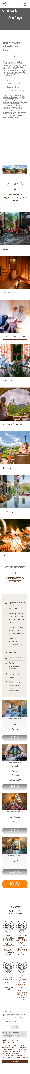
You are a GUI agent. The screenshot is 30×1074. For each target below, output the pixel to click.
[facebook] (13, 1027)
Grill (4, 556)
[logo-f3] (4, 2)
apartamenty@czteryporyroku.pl (15, 1015)
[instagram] (17, 1027)
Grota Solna (7, 380)
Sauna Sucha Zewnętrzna (12, 424)
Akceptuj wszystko (15, 1061)
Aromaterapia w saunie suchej (14, 337)
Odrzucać (15, 1070)
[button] (3, 169)
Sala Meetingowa (9, 512)
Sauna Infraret (8, 293)
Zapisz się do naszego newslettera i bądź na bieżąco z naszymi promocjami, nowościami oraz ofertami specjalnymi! (14, 1035)
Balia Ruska (7, 468)
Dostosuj (15, 1066)
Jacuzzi (5, 249)
